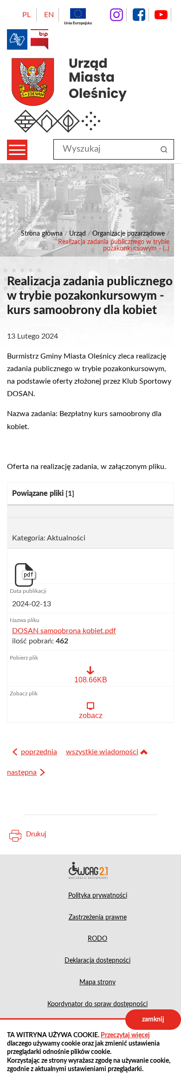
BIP (39, 39)
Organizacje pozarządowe (128, 234)
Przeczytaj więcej (125, 1035)
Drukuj (36, 834)
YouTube (161, 15)
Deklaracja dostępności (90, 870)
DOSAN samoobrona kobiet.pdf (64, 631)
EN (49, 15)
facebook (139, 15)
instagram (116, 15)
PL (26, 15)
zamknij (153, 1019)
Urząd (77, 234)
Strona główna (42, 234)
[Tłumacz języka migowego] (17, 39)
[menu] (17, 150)
